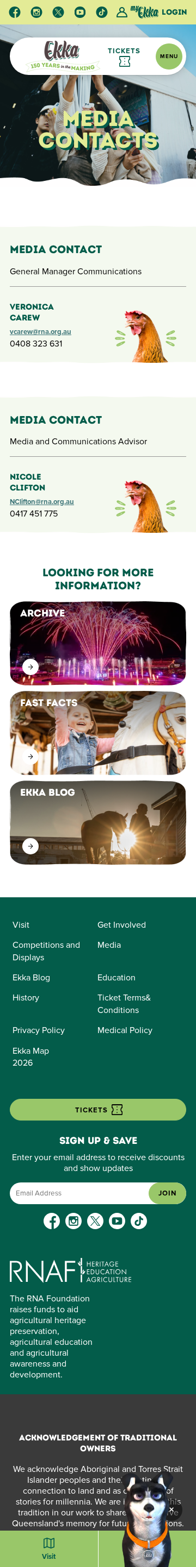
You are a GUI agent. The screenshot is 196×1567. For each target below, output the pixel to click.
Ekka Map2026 (31, 1057)
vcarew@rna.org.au (40, 332)
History (26, 997)
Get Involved (121, 925)
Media (109, 945)
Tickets (124, 51)
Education (116, 977)
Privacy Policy (39, 1030)
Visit (21, 925)
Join (167, 1193)
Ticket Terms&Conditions (124, 1003)
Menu (169, 56)
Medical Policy (124, 1030)
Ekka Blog (31, 977)
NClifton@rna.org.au (42, 502)
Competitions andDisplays (46, 951)
